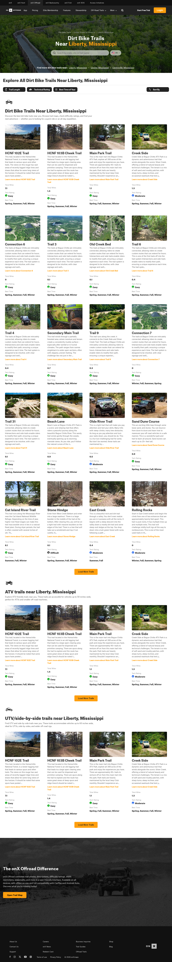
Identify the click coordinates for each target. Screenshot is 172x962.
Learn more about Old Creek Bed (107, 256)
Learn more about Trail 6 (149, 256)
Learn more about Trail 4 (22, 345)
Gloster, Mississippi (100, 67)
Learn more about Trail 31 (22, 433)
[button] (14, 89)
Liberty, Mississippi (78, 67)
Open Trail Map (14, 895)
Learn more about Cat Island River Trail (22, 522)
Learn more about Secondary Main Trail (65, 345)
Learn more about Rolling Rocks (149, 522)
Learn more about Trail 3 (65, 256)
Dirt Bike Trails (64, 32)
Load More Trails (86, 572)
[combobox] (82, 53)
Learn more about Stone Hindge (65, 522)
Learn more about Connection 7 (149, 345)
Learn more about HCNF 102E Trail (22, 166)
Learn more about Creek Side (149, 166)
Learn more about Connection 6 (22, 256)
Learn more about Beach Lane (65, 433)
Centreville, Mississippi (123, 67)
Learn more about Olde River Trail (107, 433)
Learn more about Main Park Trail (107, 166)
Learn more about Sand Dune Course (149, 433)
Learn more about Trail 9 (107, 345)
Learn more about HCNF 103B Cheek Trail (65, 166)
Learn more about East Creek (107, 522)
